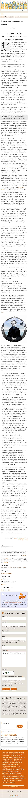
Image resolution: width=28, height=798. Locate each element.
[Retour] (24, 555)
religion (19, 567)
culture (10, 567)
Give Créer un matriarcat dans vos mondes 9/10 (11, 546)
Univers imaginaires (6, 573)
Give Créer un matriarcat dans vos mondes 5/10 (6, 546)
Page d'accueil (5, 631)
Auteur (4, 636)
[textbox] (14, 660)
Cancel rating (1, 546)
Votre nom (4, 616)
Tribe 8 (6, 558)
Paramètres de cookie (13, 786)
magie (15, 567)
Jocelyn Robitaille (5, 579)
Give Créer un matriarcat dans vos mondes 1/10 (2, 546)
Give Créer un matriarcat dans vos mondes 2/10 (3, 546)
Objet (3, 645)
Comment (4, 650)
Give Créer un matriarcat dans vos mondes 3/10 (4, 546)
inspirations (4, 567)
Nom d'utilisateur (5, 749)
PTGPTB (3, 584)
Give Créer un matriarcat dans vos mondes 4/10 (5, 546)
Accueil (2, 16)
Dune (2, 312)
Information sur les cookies (8, 782)
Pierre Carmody (5, 590)
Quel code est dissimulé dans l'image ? (12, 676)
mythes (24, 567)
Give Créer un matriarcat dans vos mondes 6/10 (7, 546)
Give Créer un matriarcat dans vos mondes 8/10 (9, 546)
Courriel (4, 622)
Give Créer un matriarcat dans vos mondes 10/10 (12, 546)
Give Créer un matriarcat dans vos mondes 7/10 (8, 546)
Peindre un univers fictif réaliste (13, 602)
